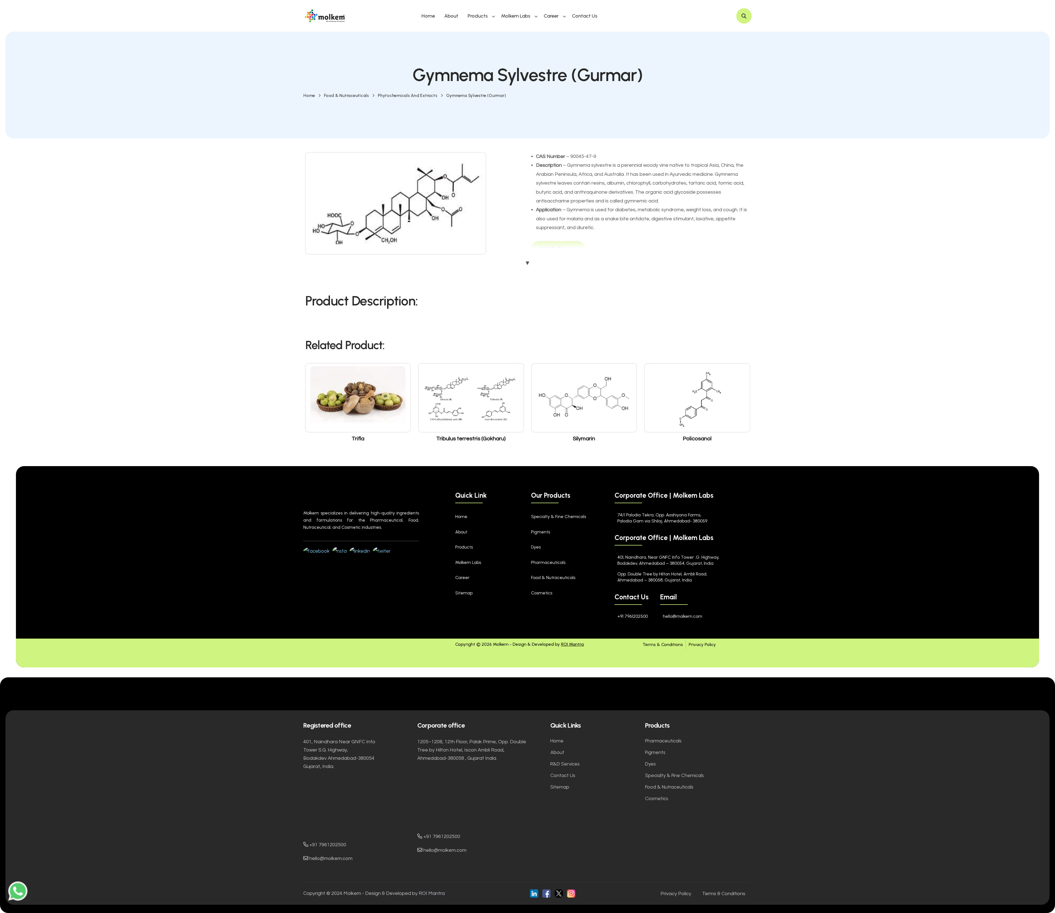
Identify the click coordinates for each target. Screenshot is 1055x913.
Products (478, 16)
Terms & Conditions (663, 644)
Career (551, 16)
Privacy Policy (702, 644)
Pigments (540, 532)
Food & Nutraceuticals (346, 95)
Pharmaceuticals (548, 562)
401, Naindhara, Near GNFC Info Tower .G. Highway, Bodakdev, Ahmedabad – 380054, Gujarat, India (668, 560)
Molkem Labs (515, 16)
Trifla (358, 438)
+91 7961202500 (632, 616)
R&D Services (565, 764)
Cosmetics (541, 592)
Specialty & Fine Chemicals (558, 516)
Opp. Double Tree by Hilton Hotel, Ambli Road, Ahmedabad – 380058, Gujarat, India (662, 577)
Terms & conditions (723, 893)
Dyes (536, 547)
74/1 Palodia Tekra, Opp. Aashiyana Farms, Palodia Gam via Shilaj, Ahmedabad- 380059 (662, 518)
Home (428, 16)
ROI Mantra (572, 644)
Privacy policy (675, 893)
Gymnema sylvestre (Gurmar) (476, 95)
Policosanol (697, 438)
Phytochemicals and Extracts (407, 95)
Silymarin (584, 438)
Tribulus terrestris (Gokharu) (471, 438)
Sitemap (464, 592)
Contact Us (584, 16)
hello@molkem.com (682, 616)
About (451, 16)
